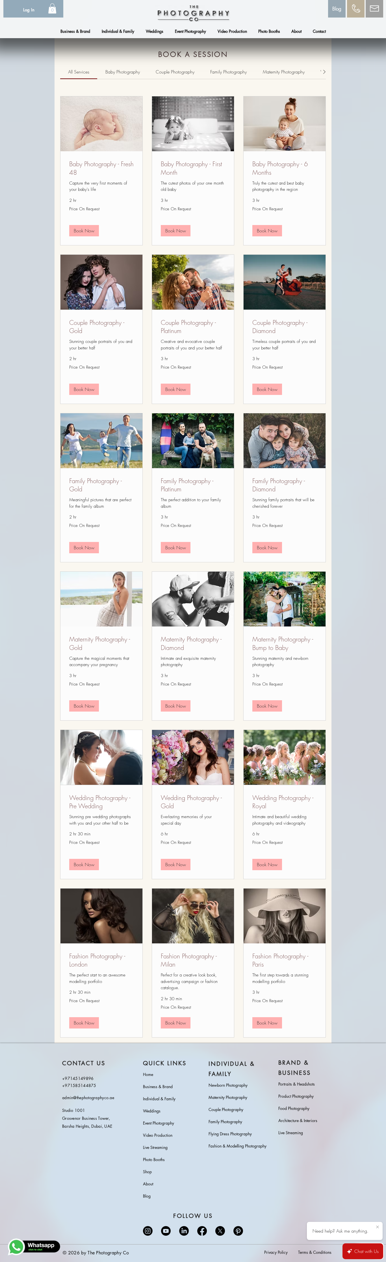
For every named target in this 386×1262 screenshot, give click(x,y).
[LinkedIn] (184, 1231)
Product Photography (296, 1096)
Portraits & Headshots (296, 1084)
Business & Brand (158, 1086)
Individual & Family (159, 1098)
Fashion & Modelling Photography (234, 1146)
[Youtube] (166, 1231)
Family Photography (225, 1121)
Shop (147, 1171)
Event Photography (158, 1123)
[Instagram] (148, 1231)
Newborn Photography (228, 1085)
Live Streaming (155, 1147)
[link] (78, 72)
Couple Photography (226, 1109)
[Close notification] (377, 1227)
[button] (52, 8)
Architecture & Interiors (297, 1120)
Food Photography (293, 1108)
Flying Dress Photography (230, 1133)
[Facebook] (202, 1231)
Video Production (157, 1135)
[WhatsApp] (34, 1247)
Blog (147, 1196)
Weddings (152, 1111)
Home (148, 1074)
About (148, 1184)
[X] (220, 1231)
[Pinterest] (238, 1231)
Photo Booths (154, 1159)
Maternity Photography (228, 1097)
